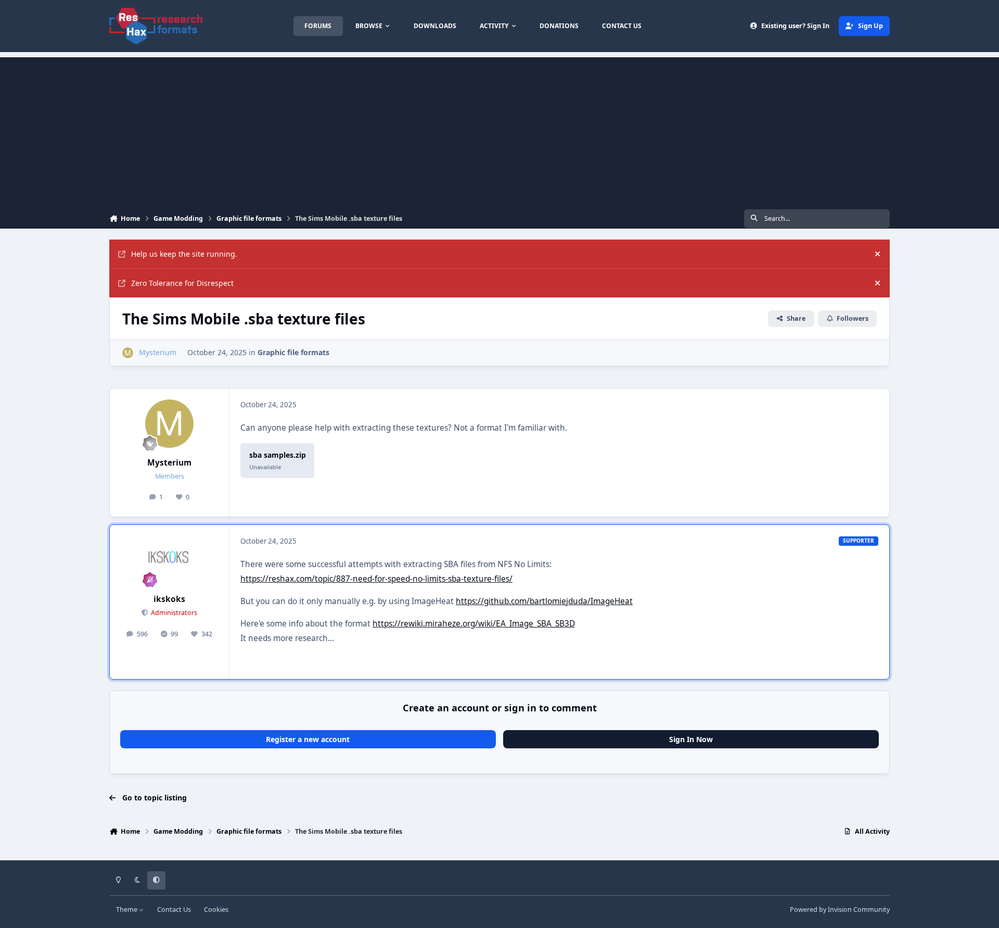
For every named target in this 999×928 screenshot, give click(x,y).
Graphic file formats (293, 352)
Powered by (840, 909)
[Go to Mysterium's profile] (127, 352)
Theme (127, 909)
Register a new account (308, 739)
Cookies (216, 909)
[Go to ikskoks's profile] (169, 560)
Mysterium (169, 462)
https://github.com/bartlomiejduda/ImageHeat (544, 601)
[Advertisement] (499, 130)
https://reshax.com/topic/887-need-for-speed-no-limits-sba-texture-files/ (376, 578)
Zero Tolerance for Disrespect (182, 283)
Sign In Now (691, 739)
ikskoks (169, 599)
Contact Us (174, 909)
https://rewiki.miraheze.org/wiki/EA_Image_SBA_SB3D (474, 623)
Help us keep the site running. (184, 254)
